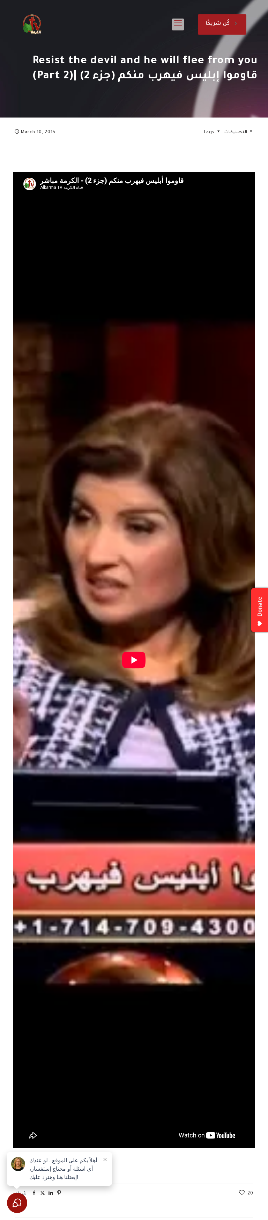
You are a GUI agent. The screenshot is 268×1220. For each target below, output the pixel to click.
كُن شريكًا (218, 24)
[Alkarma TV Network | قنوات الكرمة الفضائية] (32, 24)
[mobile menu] (178, 24)
